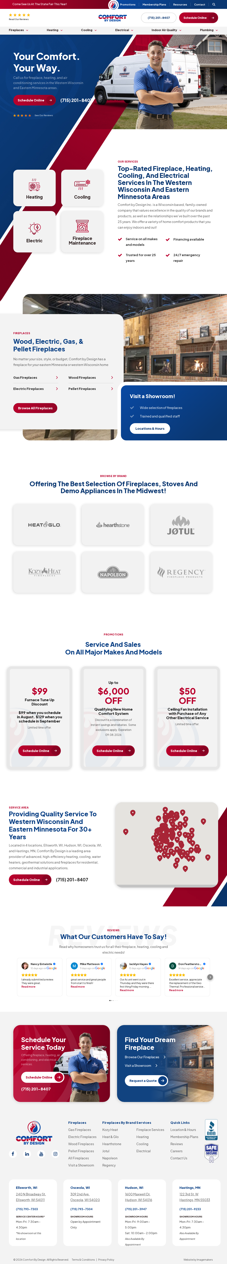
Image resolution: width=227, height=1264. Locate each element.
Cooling (86, 30)
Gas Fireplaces (79, 1130)
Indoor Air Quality (164, 30)
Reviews (176, 1144)
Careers (176, 1151)
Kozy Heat (110, 1130)
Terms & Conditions (83, 1259)
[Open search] (213, 4)
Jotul (105, 1151)
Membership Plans (154, 4)
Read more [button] (28, 986)
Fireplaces (16, 30)
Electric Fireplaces (82, 1137)
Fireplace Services (150, 1130)
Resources (180, 4)
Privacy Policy (106, 1259)
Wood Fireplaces (81, 1144)
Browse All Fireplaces (35, 408)
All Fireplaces (78, 1158)
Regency (109, 1165)
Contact (199, 4)
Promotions (127, 4)
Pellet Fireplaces (81, 1151)
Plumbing (207, 30)
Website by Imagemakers (198, 1259)
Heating (52, 30)
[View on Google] (25, 965)
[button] (17, 977)
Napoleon (109, 1158)
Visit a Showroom (81, 1165)
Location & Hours (183, 1130)
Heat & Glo (110, 1137)
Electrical (122, 30)
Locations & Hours (149, 428)
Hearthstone (111, 1144)
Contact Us (178, 1158)
